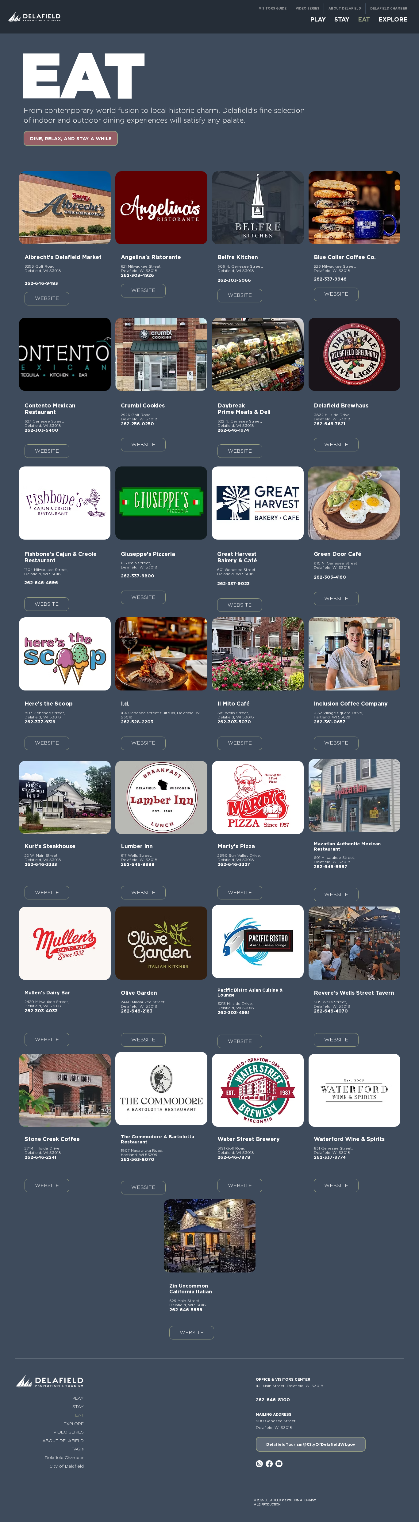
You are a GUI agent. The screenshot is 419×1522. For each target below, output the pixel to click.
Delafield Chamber (64, 1457)
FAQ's (77, 1448)
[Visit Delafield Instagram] (259, 1463)
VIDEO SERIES (68, 1432)
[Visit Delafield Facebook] (269, 1463)
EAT (79, 1415)
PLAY (78, 1398)
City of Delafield (66, 1466)
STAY (78, 1406)
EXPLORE (73, 1423)
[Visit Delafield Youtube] (279, 1463)
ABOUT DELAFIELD (63, 1440)
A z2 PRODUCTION (267, 1504)
